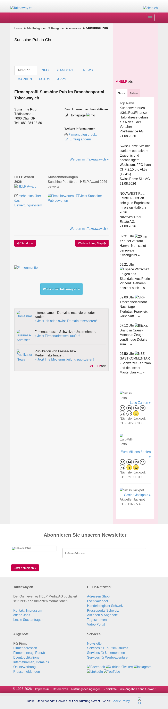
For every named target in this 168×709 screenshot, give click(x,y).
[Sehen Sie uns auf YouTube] (112, 671)
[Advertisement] (142, 51)
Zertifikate (110, 689)
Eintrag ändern (80, 139)
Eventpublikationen (27, 657)
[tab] (121, 93)
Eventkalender (97, 601)
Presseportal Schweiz (103, 610)
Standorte (26, 243)
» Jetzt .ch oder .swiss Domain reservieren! (66, 321)
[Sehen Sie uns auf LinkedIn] (95, 671)
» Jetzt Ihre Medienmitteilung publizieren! (64, 359)
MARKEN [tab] (25, 79)
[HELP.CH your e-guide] (150, 8)
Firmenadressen (25, 648)
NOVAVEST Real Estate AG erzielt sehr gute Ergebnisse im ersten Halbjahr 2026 (135, 203)
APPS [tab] (61, 79)
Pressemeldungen (26, 671)
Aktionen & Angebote (102, 615)
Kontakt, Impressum (27, 610)
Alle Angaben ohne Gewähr (138, 689)
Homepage (77, 115)
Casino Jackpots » (137, 495)
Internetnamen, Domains (31, 662)
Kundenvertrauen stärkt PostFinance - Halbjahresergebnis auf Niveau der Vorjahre (134, 117)
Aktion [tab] (134, 93)
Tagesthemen (97, 619)
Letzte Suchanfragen (28, 619)
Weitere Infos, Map (90, 243)
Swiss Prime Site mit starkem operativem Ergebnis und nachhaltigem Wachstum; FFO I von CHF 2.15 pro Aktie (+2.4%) (135, 160)
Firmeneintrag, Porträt (29, 652)
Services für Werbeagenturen (108, 657)
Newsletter (95, 643)
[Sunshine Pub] (25, 186)
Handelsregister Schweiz (105, 606)
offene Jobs (21, 615)
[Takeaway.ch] (21, 8)
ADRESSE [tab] (26, 70)
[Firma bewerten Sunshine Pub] (61, 196)
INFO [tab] (45, 70)
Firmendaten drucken (83, 134)
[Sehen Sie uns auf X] (119, 667)
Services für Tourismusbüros (107, 648)
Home (18, 28)
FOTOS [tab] (44, 79)
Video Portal (96, 624)
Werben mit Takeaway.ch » (89, 159)
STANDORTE (66, 70)
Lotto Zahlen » (140, 402)
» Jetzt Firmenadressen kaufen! (57, 336)
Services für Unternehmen (106, 652)
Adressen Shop (98, 596)
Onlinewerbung (24, 667)
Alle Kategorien (37, 28)
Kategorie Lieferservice (66, 28)
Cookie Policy (120, 700)
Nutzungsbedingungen (86, 689)
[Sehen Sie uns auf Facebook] (96, 667)
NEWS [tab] (88, 70)
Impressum (42, 689)
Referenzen (60, 689)
